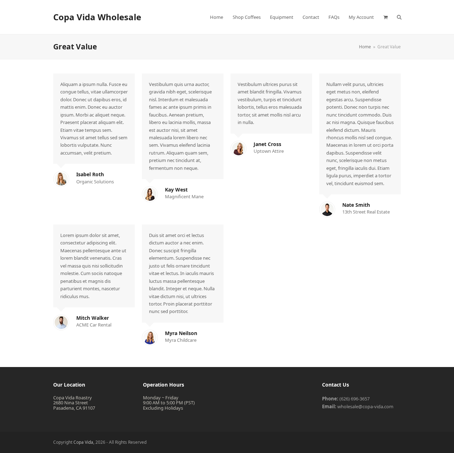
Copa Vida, (84, 442)
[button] (385, 17)
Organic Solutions (95, 181)
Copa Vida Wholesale (97, 17)
